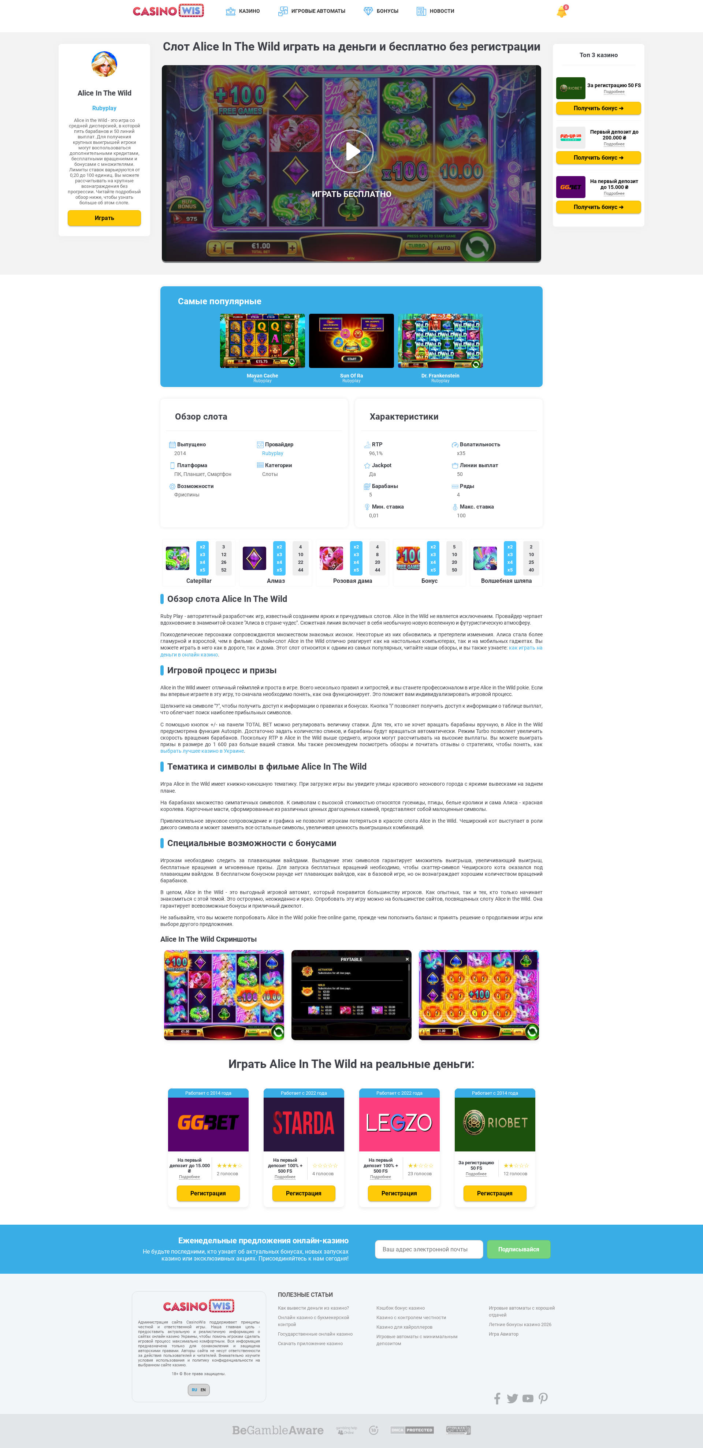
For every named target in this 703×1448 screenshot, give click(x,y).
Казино (249, 11)
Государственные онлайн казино (315, 1334)
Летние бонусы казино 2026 (520, 1324)
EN (203, 1390)
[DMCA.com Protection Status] (412, 1431)
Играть (104, 218)
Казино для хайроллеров (404, 1327)
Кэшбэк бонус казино (400, 1308)
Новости (442, 11)
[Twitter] (512, 1398)
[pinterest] (543, 1398)
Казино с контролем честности (411, 1317)
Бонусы (387, 11)
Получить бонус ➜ (599, 108)
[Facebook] (497, 1398)
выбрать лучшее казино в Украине (202, 751)
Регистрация (208, 1193)
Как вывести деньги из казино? (313, 1308)
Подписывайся (518, 1249)
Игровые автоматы (318, 11)
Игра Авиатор (503, 1334)
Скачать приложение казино (310, 1343)
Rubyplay (104, 108)
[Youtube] (528, 1398)
